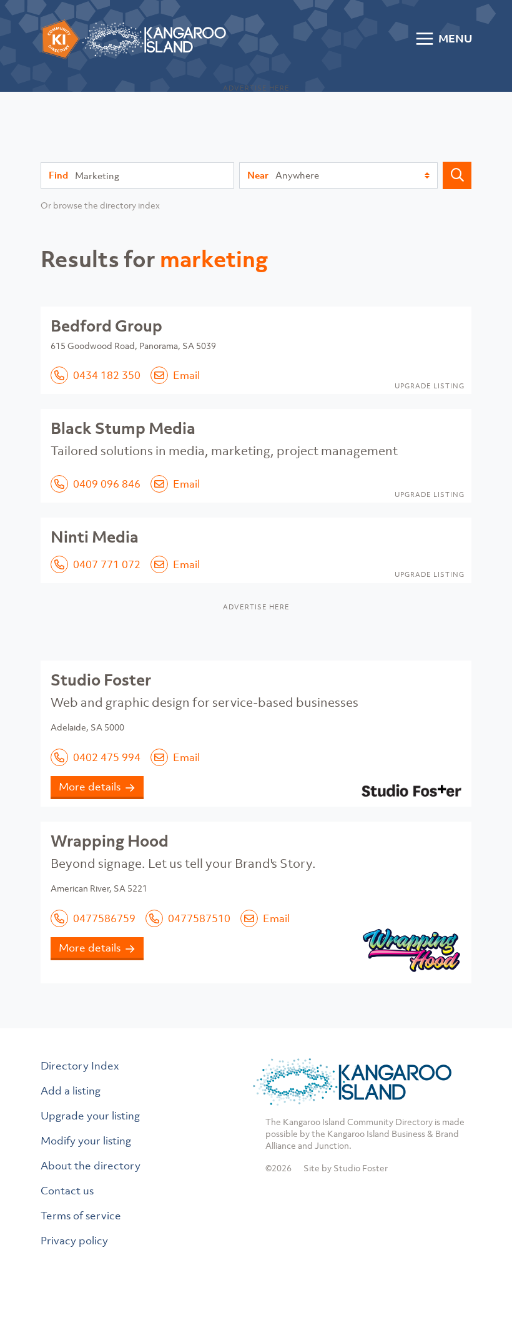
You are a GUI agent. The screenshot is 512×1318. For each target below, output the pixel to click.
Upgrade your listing (90, 1116)
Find (58, 175)
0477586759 (104, 918)
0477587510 (199, 918)
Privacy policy (74, 1240)
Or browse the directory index (100, 205)
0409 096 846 (106, 484)
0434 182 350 (106, 375)
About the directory (90, 1166)
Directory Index (80, 1066)
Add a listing (71, 1091)
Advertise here (256, 88)
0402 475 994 (106, 757)
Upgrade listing (430, 385)
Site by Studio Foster (345, 1168)
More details (90, 787)
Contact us (67, 1191)
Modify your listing (86, 1141)
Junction (332, 1145)
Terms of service (81, 1215)
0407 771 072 (106, 564)
